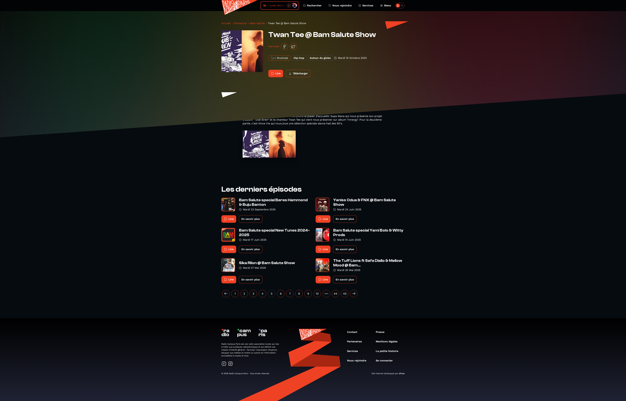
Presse (380, 332)
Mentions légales (387, 341)
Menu (387, 5)
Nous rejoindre (342, 5)
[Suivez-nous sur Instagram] (230, 364)
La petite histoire (387, 351)
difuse (402, 373)
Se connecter (384, 360)
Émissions (240, 23)
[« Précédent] (226, 293)
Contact (352, 332)
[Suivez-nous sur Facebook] (224, 364)
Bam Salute (257, 23)
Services (367, 5)
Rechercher (314, 5)
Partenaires (354, 341)
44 (335, 293)
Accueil (226, 23)
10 (317, 293)
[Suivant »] (353, 293)
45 (344, 293)
